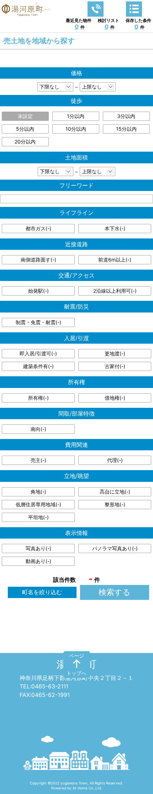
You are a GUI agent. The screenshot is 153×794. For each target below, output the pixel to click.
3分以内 (126, 116)
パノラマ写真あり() (115, 548)
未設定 (25, 116)
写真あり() (38, 548)
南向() (38, 429)
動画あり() (38, 561)
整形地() (115, 504)
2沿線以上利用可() (115, 291)
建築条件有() (38, 366)
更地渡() (115, 353)
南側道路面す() (38, 260)
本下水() (115, 228)
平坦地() (38, 517)
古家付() (115, 366)
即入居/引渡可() (38, 353)
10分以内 (75, 129)
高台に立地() (115, 492)
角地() (38, 492)
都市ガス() (38, 228)
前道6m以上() (114, 260)
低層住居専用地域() (38, 504)
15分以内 (126, 129)
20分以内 (25, 142)
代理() (115, 460)
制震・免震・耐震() (38, 322)
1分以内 (75, 116)
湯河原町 (76, 664)
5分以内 (25, 129)
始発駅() (38, 291)
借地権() (115, 398)
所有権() (38, 398)
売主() (38, 460)
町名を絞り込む (42, 592)
